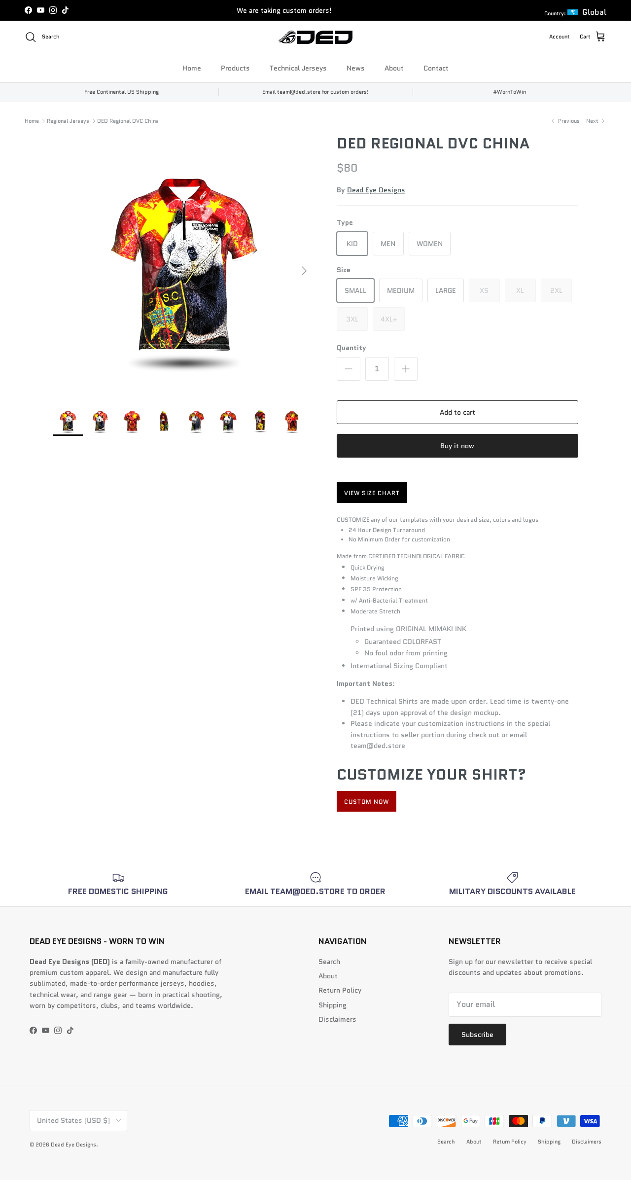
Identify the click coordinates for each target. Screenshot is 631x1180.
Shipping (332, 1005)
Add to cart (457, 412)
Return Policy (339, 990)
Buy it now (457, 446)
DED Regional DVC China (128, 121)
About (394, 67)
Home (191, 67)
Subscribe (477, 1034)
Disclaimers (337, 1019)
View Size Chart (372, 493)
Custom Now (366, 801)
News (356, 67)
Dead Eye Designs (376, 190)
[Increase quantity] (406, 369)
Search (329, 961)
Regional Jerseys (68, 121)
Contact (436, 67)
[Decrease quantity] (348, 369)
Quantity (351, 348)
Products (235, 67)
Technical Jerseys (298, 67)
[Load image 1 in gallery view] (184, 265)
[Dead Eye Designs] (315, 37)
